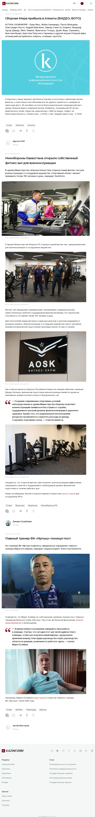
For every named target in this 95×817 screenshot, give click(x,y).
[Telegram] (20, 131)
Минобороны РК (49, 505)
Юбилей (20, 125)
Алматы (31, 125)
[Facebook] (27, 131)
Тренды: (5, 10)
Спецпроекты (58, 10)
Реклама (5, 805)
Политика (6, 769)
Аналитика (6, 773)
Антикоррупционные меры (60, 778)
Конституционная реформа (39, 10)
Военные (20, 505)
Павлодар (31, 710)
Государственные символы (61, 773)
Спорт (9, 125)
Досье (67, 10)
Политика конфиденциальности (62, 769)
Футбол (19, 710)
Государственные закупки (60, 782)
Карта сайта (7, 796)
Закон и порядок (79, 10)
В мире (5, 782)
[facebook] (69, 751)
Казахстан (32, 505)
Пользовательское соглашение (62, 764)
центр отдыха (68, 493)
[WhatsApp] (14, 131)
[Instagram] (7, 131)
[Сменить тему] (83, 3)
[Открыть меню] (91, 3)
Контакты (6, 800)
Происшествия (8, 764)
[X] (33, 131)
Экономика (6, 778)
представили (39, 698)
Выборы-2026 (16, 10)
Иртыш (43, 710)
